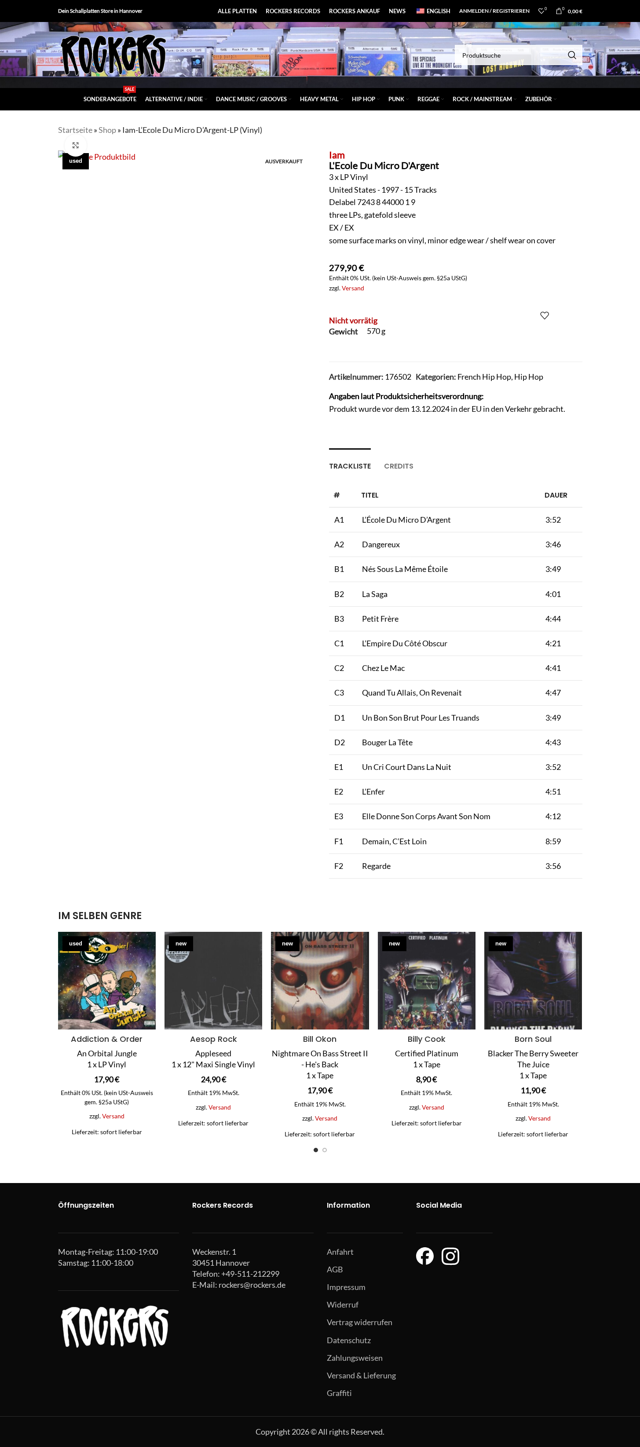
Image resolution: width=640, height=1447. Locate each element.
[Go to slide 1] (316, 1150)
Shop (107, 130)
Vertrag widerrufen (359, 1322)
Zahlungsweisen (355, 1358)
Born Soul (533, 1038)
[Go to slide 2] (324, 1150)
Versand (353, 288)
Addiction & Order (107, 1038)
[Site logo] (113, 54)
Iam (337, 155)
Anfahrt (340, 1252)
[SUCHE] (572, 55)
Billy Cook (427, 1038)
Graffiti (339, 1393)
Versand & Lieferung (361, 1375)
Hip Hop (528, 376)
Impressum (346, 1287)
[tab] (350, 461)
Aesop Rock (213, 1038)
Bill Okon (319, 1038)
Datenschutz (349, 1340)
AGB (335, 1269)
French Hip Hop (484, 376)
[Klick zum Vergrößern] (76, 145)
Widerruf (342, 1304)
